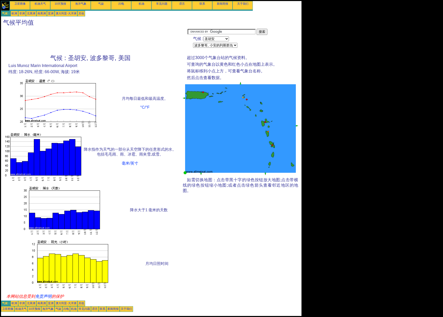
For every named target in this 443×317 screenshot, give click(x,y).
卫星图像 (20, 3)
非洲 (22, 13)
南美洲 (41, 13)
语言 (182, 3)
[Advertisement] (94, 40)
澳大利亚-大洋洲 (66, 13)
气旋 (101, 3)
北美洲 (31, 13)
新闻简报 (222, 3)
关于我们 (242, 3)
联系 (202, 3)
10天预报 (60, 3)
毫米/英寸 (130, 163)
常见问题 (161, 3)
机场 (141, 3)
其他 (81, 13)
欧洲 (14, 13)
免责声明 (43, 296)
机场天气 (40, 3)
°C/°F (144, 107)
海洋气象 (80, 3)
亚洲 (51, 13)
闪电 (121, 3)
